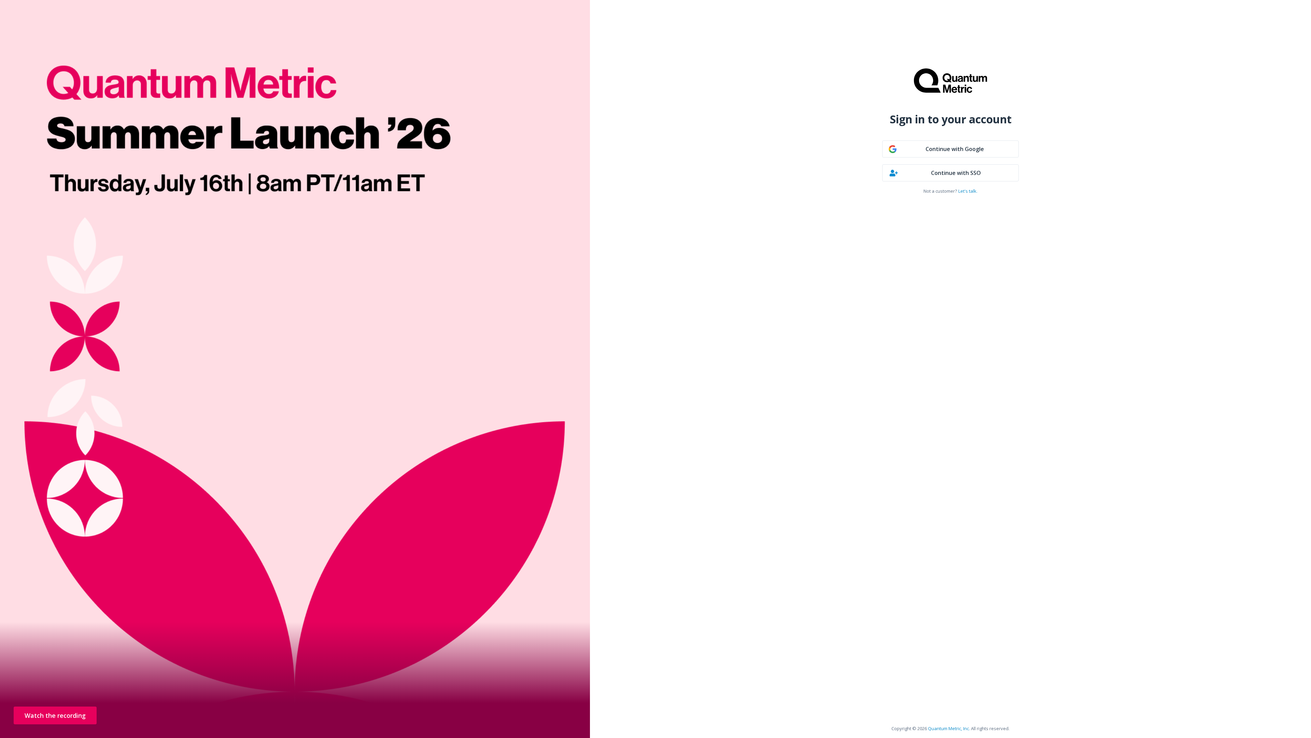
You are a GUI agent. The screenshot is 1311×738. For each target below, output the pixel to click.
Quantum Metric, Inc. (949, 728)
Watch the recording (55, 715)
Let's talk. (967, 191)
